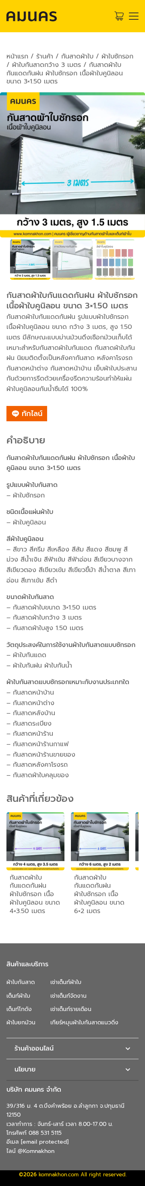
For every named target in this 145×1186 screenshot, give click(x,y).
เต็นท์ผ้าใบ (18, 996)
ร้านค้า (44, 56)
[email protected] (44, 1142)
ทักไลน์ (30, 413)
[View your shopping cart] (119, 16)
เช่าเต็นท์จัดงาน (68, 996)
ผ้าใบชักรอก (117, 56)
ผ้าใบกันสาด (20, 982)
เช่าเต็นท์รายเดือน (70, 1009)
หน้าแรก (17, 56)
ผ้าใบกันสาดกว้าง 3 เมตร (46, 65)
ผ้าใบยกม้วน (20, 1022)
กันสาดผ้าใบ (77, 56)
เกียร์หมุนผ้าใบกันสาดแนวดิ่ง (84, 1022)
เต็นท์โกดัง (19, 1009)
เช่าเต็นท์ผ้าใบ (65, 982)
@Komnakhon (36, 1151)
